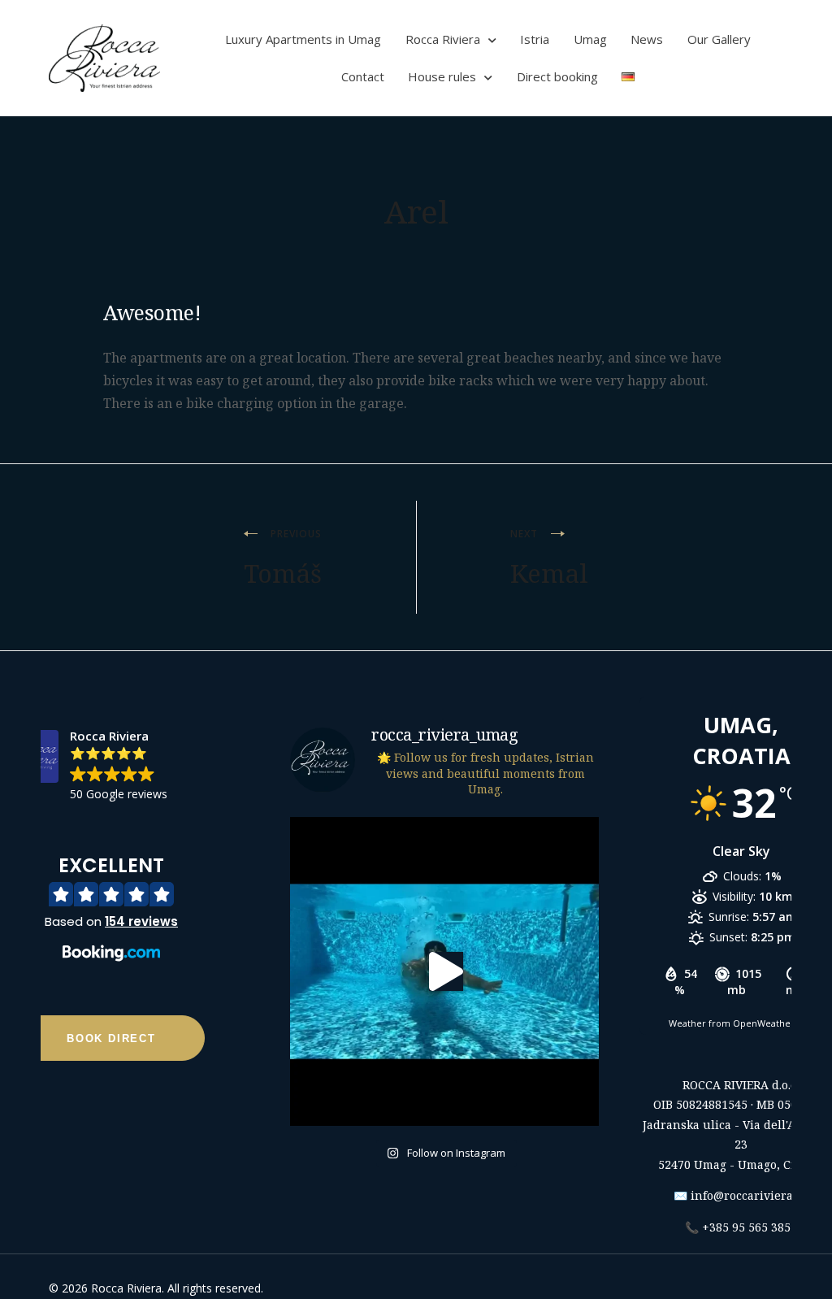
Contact (362, 76)
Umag (590, 39)
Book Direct (111, 1038)
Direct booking (557, 76)
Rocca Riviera (442, 39)
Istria (534, 39)
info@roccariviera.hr (750, 1195)
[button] (111, 912)
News (646, 39)
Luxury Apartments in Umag (303, 39)
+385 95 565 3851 (749, 1227)
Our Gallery (719, 39)
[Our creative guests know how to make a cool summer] (444, 971)
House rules (442, 76)
